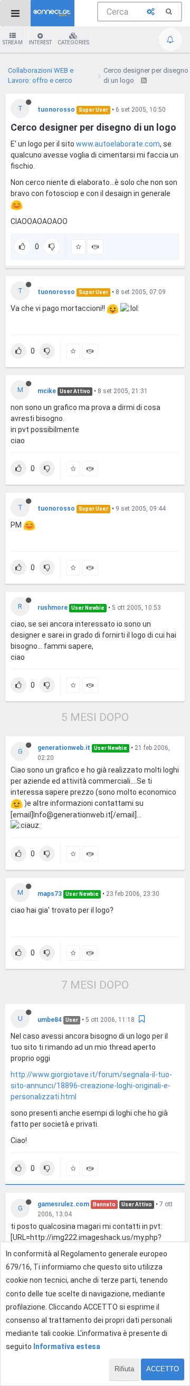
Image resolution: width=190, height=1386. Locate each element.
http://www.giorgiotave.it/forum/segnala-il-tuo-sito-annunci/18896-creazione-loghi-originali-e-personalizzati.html (91, 1085)
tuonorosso (56, 109)
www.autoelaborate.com (118, 144)
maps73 (49, 893)
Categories (73, 42)
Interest (40, 42)
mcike (46, 391)
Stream (13, 42)
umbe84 (49, 1019)
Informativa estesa (66, 1346)
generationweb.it (63, 747)
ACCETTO (162, 1369)
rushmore (52, 607)
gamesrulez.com (63, 1204)
